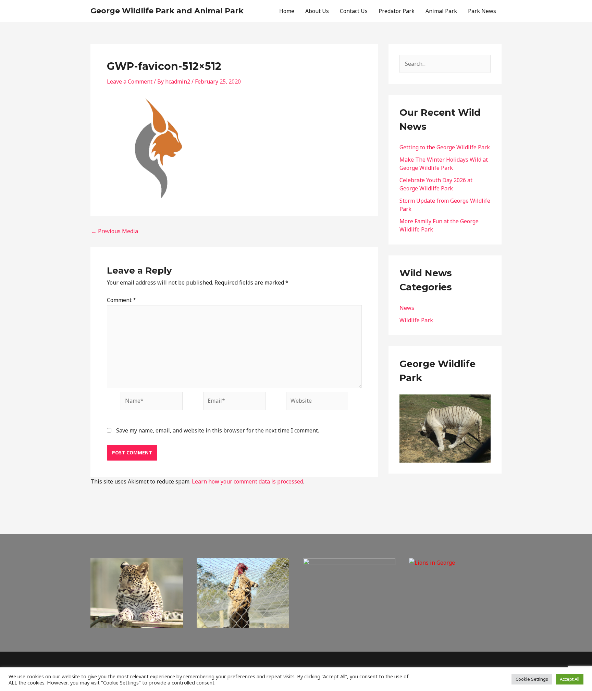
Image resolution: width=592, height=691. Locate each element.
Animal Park (441, 11)
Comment (121, 300)
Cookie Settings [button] (532, 679)
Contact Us (354, 11)
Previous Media (114, 231)
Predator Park (397, 11)
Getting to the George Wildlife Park (444, 147)
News (406, 308)
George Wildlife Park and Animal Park (167, 10)
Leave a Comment (129, 81)
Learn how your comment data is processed (247, 481)
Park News (482, 11)
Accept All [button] (569, 679)
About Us (317, 11)
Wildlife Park (416, 320)
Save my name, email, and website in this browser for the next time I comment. (217, 430)
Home (286, 11)
